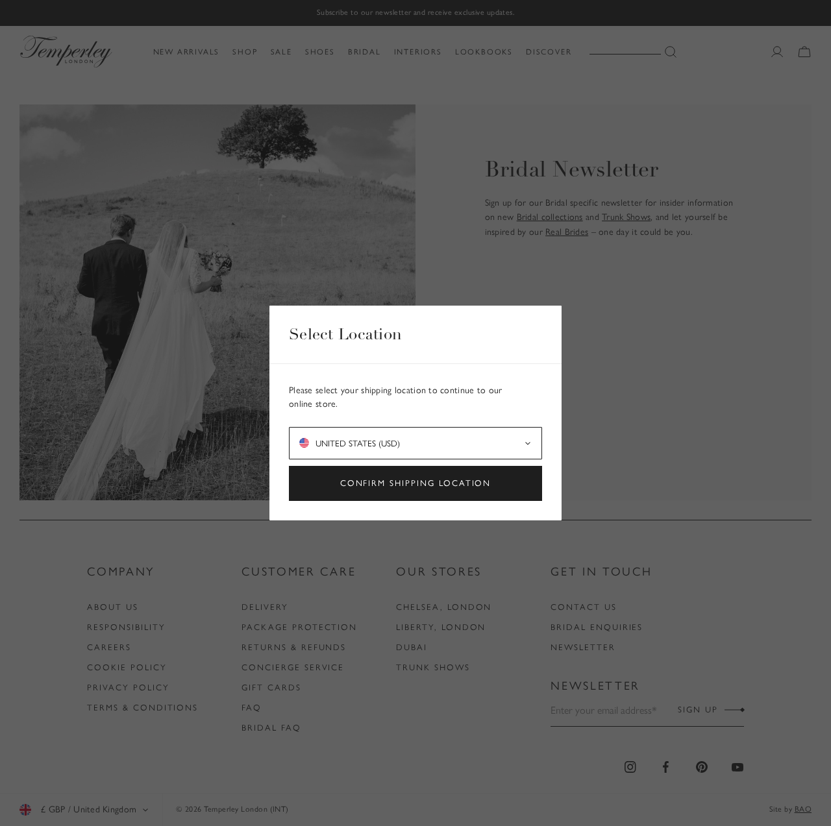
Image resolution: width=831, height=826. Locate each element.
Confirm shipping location (415, 483)
